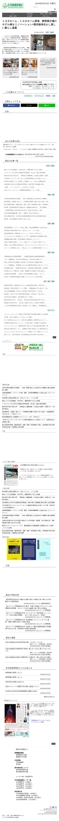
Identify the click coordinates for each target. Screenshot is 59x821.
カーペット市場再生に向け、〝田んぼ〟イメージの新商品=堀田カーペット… (26, 248)
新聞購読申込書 (21, 755)
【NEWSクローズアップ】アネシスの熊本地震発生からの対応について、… (26, 178)
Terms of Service (50, 813)
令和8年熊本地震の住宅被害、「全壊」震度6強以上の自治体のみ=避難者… (26, 198)
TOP (54, 337)
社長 (53, 96)
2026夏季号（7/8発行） (24, 782)
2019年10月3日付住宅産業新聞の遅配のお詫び (21, 691)
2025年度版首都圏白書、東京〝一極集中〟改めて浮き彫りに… (22, 213)
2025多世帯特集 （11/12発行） (26, 799)
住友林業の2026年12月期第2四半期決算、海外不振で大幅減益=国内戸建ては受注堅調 (28, 502)
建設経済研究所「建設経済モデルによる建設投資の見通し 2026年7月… (25, 285)
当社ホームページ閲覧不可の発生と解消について (22, 686)
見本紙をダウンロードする (40, 720)
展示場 (48, 96)
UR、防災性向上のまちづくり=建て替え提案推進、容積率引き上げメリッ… (26, 320)
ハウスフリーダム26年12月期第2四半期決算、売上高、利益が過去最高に (24, 404)
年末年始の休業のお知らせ (14, 682)
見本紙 (18, 764)
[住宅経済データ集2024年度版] (14, 560)
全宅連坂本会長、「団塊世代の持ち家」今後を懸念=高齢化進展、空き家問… (26, 268)
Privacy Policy (41, 813)
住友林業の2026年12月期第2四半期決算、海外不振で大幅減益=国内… (24, 184)
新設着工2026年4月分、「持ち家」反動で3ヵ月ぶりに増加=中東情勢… (25, 302)
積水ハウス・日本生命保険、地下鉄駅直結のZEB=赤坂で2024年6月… (24, 334)
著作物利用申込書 (22, 771)
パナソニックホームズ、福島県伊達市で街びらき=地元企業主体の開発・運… (26, 326)
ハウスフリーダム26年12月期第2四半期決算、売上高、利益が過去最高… (25, 172)
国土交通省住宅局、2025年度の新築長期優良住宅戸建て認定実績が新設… (25, 216)
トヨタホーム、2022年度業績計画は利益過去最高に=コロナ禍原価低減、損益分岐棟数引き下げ (48, 62)
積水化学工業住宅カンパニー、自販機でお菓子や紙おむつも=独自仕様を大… (26, 328)
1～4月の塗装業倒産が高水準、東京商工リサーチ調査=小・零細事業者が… (26, 305)
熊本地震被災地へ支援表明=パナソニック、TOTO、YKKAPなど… (23, 233)
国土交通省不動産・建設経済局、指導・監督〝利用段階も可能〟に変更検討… (27, 204)
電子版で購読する (48, 88)
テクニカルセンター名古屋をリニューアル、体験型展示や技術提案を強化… (26, 236)
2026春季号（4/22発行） (24, 784)
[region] (29, 125)
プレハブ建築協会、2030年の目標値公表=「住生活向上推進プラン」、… (25, 259)
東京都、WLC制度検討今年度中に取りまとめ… (18, 219)
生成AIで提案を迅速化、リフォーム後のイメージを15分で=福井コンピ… (25, 242)
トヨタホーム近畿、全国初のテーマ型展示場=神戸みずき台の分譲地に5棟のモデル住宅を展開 (11, 71)
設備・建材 (51, 223)
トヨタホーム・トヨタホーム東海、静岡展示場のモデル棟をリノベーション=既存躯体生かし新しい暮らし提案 (29, 24)
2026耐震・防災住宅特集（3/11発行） (29, 797)
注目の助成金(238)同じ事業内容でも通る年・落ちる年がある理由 (27, 657)
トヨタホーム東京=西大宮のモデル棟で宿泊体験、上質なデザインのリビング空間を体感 (29, 71)
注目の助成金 (46, 646)
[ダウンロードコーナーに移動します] (11, 485)
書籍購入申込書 (21, 757)
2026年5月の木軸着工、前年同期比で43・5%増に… (19, 297)
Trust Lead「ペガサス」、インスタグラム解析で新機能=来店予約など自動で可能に (28, 149)
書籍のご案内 (13, 16)
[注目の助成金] (21, 350)
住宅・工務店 (50, 32)
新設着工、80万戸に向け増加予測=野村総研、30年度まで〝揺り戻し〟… (25, 294)
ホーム (13, 14)
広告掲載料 (20, 762)
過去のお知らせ (49, 697)
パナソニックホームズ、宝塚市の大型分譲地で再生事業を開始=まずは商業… (26, 314)
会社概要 (29, 16)
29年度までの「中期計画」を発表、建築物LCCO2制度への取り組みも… (25, 271)
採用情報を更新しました (13, 672)
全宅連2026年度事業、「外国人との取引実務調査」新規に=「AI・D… (24, 274)
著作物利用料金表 (22, 769)
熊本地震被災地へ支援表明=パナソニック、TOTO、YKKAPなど (21, 417)
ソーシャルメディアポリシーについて (48, 810)
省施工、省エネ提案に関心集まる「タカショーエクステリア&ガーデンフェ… (26, 245)
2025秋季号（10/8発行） (24, 788)
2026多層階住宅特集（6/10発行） (27, 795)
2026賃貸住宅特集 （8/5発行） (26, 793)
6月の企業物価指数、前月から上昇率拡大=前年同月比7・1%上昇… (23, 291)
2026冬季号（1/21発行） (24, 786)
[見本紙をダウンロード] (16, 737)
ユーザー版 (39, 603)
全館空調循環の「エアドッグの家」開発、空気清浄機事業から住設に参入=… (26, 227)
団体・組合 (51, 252)
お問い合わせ (46, 16)
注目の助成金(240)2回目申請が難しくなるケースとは (23, 642)
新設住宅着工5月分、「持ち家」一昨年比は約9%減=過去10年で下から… (25, 300)
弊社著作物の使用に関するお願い (34, 154)
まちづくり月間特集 (44, 610)
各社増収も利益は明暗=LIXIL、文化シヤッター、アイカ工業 (20, 398)
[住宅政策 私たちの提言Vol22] (29, 560)
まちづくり (51, 310)
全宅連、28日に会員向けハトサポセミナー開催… (18, 317)
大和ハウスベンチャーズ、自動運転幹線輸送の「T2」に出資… (22, 190)
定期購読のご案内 (48, 86)
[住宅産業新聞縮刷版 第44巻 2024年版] (43, 560)
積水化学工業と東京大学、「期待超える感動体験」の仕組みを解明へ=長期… (26, 175)
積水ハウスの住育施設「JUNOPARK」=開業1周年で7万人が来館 (21, 401)
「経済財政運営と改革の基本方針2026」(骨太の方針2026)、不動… (23, 210)
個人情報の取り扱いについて (50, 809)
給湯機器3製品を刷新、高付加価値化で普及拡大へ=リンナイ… (22, 239)
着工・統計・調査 (49, 281)
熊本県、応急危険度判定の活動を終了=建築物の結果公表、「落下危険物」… (26, 207)
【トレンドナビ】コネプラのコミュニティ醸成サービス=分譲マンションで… (26, 331)
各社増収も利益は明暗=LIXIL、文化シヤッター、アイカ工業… (22, 230)
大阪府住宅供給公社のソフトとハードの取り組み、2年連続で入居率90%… (26, 323)
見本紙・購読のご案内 (46, 14)
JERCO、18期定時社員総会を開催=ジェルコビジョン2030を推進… (23, 276)
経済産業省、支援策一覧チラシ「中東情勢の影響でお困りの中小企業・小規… (27, 201)
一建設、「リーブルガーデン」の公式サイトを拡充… (19, 187)
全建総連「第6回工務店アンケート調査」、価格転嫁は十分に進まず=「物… (26, 288)
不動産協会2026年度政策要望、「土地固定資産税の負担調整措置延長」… (25, 256)
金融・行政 (51, 194)
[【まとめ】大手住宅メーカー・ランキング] (36, 350)
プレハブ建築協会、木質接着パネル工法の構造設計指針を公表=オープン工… (26, 265)
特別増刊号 (47, 603)
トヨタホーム (28, 96)
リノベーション (39, 96)
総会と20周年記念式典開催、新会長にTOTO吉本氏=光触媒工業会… (24, 262)
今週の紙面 (29, 14)
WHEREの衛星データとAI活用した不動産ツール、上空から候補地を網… (25, 181)
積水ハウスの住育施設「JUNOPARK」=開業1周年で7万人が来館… (23, 169)
